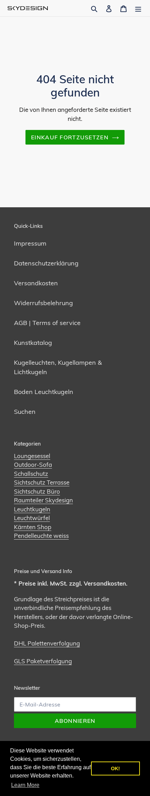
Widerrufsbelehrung (43, 303)
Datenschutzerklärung (46, 263)
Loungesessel (32, 455)
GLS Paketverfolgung (43, 661)
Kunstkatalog (33, 343)
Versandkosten (36, 283)
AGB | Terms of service (47, 323)
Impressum (30, 243)
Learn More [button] (25, 785)
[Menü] (138, 8)
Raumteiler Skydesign (43, 500)
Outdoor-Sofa (33, 464)
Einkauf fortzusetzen (69, 137)
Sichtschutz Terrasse (41, 482)
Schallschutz (31, 473)
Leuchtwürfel (32, 517)
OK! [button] (115, 768)
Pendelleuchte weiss (41, 535)
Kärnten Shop (32, 527)
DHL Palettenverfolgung (47, 643)
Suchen (25, 412)
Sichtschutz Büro (37, 491)
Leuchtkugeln (32, 509)
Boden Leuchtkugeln (43, 392)
